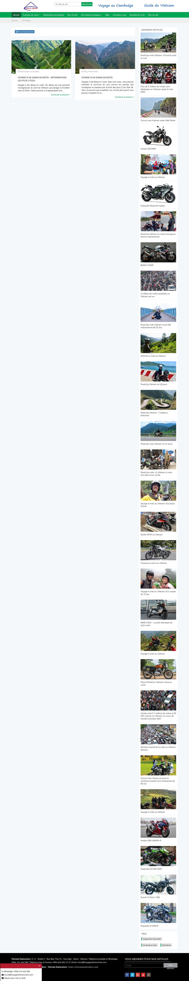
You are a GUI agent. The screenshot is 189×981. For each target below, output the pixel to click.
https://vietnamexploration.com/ (83, 966)
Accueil (14, 20)
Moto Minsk (166, 945)
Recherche (87, 4)
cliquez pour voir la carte (15, 978)
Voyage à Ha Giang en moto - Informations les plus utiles (42, 79)
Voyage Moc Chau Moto (152, 939)
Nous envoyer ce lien (25, 31)
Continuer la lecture (60, 94)
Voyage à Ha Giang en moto (97, 77)
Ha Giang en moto (150, 945)
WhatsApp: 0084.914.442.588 (16, 971)
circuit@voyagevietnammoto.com (18, 974)
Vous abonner (170, 966)
